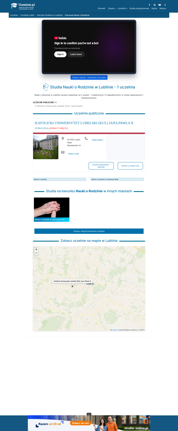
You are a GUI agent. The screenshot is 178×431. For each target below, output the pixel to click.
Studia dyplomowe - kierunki (101, 166)
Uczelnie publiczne (45, 102)
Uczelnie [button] (122, 8)
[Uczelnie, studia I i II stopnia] (23, 6)
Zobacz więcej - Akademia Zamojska (89, 77)
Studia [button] (111, 8)
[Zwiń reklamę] (89, 414)
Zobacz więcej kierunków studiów (89, 231)
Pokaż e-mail (73, 154)
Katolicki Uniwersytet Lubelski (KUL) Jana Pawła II (60, 106)
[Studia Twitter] (165, 4)
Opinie (154, 8)
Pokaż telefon (97, 140)
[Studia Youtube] (159, 4)
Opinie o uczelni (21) (130, 166)
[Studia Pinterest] (154, 4)
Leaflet (114, 330)
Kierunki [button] (101, 8)
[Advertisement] (89, 379)
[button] (72, 286)
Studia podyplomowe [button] (139, 8)
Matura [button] (163, 8)
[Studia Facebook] (149, 4)
